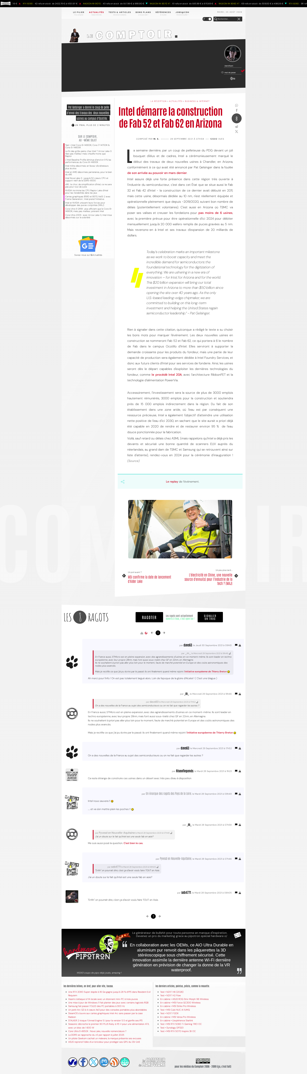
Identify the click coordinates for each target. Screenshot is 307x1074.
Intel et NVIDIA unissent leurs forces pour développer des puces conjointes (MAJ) (85, 204)
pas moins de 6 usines (215, 213)
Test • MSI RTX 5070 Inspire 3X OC (178, 1031)
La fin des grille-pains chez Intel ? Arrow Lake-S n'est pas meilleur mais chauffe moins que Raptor (88, 153)
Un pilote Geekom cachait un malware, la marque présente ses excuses (104, 1038)
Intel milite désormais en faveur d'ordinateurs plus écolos (87, 167)
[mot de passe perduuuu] (232, 80)
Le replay (172, 481)
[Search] (215, 19)
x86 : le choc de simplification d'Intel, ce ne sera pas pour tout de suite (88, 185)
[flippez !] (104, 1062)
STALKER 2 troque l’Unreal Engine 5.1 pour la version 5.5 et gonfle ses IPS (105, 1020)
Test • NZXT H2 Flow (170, 995)
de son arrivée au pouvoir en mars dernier (157, 173)
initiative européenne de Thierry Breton (206, 671)
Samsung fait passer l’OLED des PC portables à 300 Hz (96, 1006)
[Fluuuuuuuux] (114, 1062)
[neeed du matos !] (125, 1062)
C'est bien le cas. (133, 843)
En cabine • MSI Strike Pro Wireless (178, 1006)
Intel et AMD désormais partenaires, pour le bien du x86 (88, 173)
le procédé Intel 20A (167, 375)
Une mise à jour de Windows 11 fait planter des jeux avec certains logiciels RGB (108, 1002)
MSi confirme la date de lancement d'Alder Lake (149, 579)
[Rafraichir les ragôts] (146, 633)
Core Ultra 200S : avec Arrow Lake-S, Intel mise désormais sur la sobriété (88, 216)
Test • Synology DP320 (172, 1027)
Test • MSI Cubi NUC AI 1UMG (175, 1009)
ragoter (149, 617)
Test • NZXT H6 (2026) (171, 991)
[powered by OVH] (73, 1062)
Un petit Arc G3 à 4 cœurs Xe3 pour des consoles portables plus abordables (107, 1009)
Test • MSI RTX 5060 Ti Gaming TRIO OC (181, 1024)
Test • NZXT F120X (169, 1013)
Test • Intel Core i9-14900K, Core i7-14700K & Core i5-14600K (87, 146)
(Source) (133, 461)
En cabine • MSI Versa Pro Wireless (178, 1017)
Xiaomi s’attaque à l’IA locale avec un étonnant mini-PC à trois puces (103, 999)
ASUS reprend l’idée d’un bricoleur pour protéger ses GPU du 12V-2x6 (104, 1041)
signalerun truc (210, 617)
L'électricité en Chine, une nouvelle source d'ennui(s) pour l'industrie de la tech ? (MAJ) (208, 578)
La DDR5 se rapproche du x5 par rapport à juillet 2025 (96, 1034)
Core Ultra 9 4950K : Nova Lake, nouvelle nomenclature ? (97, 1031)
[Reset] (238, 19)
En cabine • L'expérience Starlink (176, 1020)
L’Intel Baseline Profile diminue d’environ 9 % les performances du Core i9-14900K (88, 161)
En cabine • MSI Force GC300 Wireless (180, 1002)
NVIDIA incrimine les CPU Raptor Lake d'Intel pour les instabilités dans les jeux (86, 191)
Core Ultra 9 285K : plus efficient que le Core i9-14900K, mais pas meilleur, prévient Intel (88, 210)
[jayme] (83, 1062)
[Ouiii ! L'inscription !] (232, 53)
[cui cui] (93, 1062)
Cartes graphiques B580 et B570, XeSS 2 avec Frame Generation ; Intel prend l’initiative (87, 197)
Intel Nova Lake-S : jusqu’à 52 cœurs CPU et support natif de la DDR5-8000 (86, 179)
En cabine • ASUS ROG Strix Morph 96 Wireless (184, 999)
